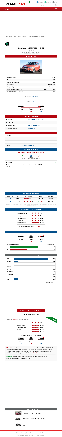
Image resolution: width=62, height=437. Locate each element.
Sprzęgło (9, 266)
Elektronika (10, 274)
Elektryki (48, 2)
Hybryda (40, 2)
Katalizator (9, 271)
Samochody (16, 36)
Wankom (43, 435)
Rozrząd (9, 269)
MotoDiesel (9, 36)
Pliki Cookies (19, 432)
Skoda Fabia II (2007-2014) (39, 36)
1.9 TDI (9, 201)
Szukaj (56, 5)
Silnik (8, 259)
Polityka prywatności (35, 432)
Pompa (8, 264)
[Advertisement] (31, 23)
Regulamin (26, 432)
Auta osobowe (23, 36)
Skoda (30, 36)
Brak (8, 279)
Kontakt (44, 432)
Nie (7, 249)
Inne (8, 276)
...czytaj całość (33, 353)
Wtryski (9, 261)
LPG (55, 2)
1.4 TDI (9, 198)
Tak (7, 247)
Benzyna (33, 2)
